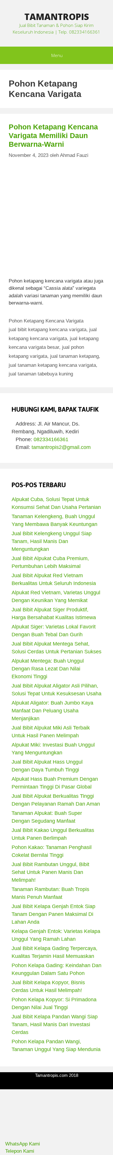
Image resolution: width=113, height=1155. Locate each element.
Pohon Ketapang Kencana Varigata (46, 321)
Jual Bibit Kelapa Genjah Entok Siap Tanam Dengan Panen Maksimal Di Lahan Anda (53, 914)
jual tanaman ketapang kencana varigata (52, 365)
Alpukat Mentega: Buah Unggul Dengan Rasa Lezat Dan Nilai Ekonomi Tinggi (48, 668)
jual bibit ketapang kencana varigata (47, 329)
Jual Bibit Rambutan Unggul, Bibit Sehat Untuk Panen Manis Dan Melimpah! (50, 872)
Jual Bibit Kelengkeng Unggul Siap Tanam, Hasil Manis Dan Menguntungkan (52, 541)
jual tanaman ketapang (74, 356)
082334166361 (51, 439)
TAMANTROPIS (56, 17)
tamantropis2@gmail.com (61, 447)
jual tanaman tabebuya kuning (41, 374)
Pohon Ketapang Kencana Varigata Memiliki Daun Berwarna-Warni (53, 135)
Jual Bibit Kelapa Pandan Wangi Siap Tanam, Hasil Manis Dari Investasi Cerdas (55, 1024)
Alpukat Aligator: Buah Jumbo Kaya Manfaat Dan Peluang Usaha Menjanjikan (52, 710)
